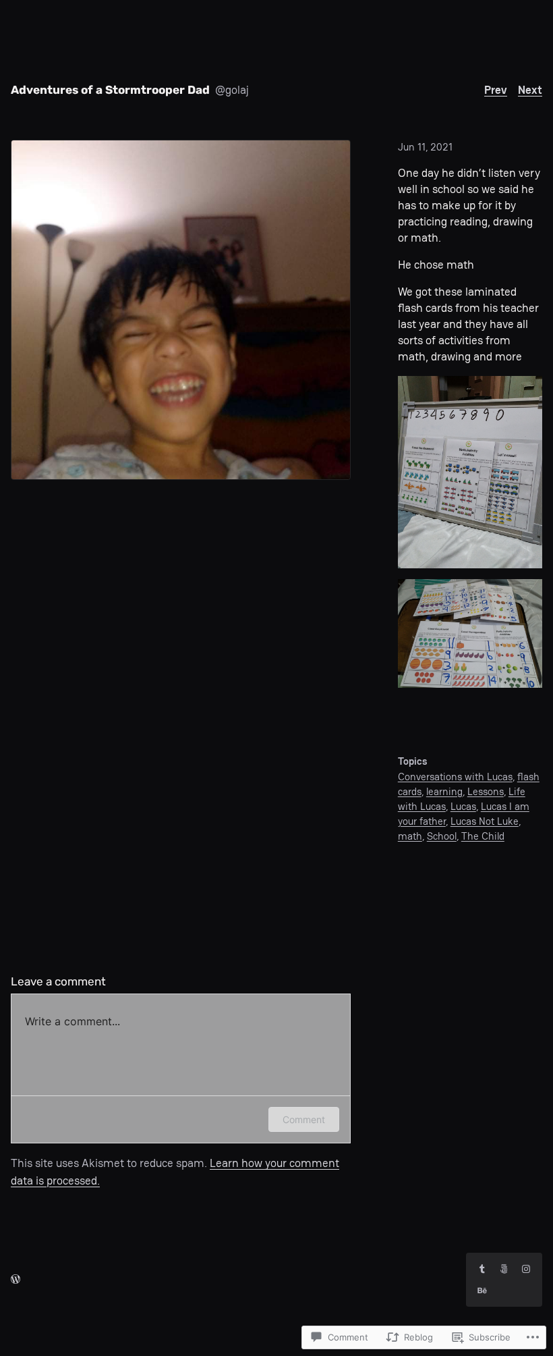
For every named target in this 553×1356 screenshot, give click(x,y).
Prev (495, 89)
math (410, 836)
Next (530, 89)
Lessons (485, 791)
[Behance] (482, 1290)
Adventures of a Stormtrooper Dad (110, 90)
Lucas (463, 806)
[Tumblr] (482, 1269)
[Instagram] (526, 1269)
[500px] (503, 1269)
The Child (482, 836)
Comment (304, 1119)
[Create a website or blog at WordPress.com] (15, 1279)
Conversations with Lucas (455, 776)
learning (444, 791)
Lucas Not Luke (484, 821)
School (442, 836)
